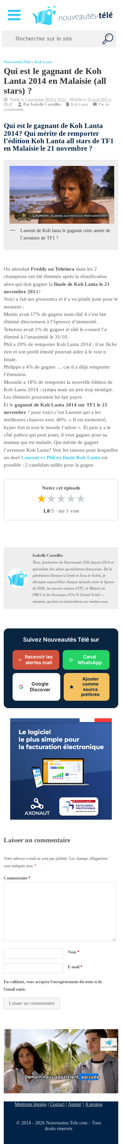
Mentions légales (30, 1104)
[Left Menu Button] (15, 15)
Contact (57, 1104)
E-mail (75, 967)
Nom (73, 952)
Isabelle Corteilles (45, 104)
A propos (93, 1104)
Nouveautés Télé (17, 62)
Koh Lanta (44, 62)
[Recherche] (107, 38)
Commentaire (17, 877)
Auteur (74, 1104)
